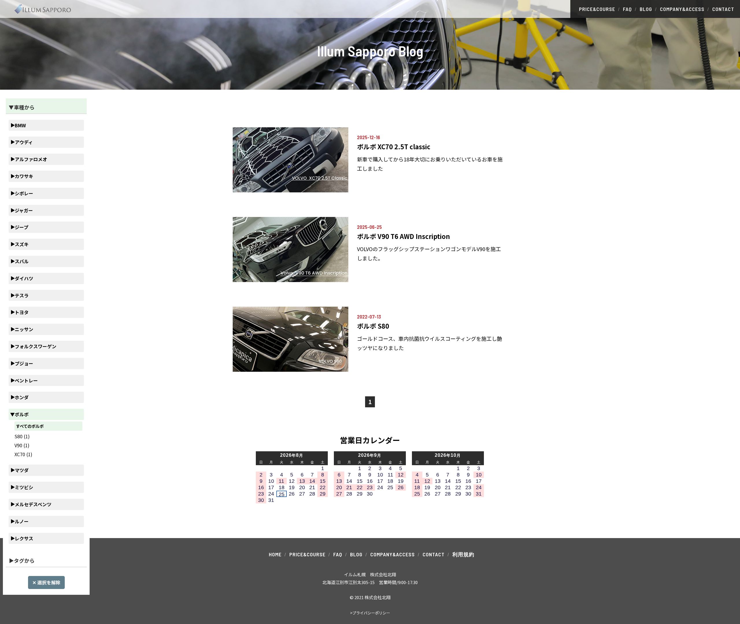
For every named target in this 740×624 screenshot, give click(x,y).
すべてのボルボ (30, 426)
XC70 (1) (23, 454)
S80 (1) (22, 436)
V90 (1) (21, 445)
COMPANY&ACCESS (682, 9)
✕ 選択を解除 (46, 582)
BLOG (646, 9)
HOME (275, 554)
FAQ (627, 9)
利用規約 (463, 554)
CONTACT (723, 9)
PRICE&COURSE (597, 9)
